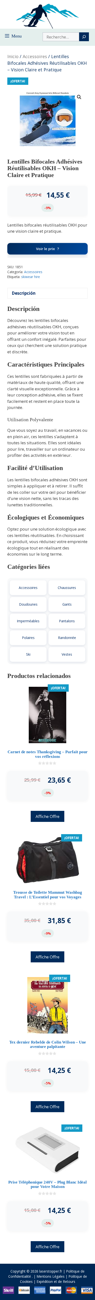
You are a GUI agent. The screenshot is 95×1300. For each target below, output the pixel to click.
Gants (67, 604)
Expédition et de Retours (56, 1281)
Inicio (13, 56)
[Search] (84, 36)
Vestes (67, 654)
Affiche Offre (47, 816)
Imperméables (28, 621)
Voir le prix (45, 248)
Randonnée (67, 637)
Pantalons (67, 621)
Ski (28, 654)
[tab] (47, 293)
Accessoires (35, 56)
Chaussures (67, 587)
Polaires (28, 637)
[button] (79, 97)
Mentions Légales (51, 1276)
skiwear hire (30, 276)
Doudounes (28, 604)
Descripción (24, 293)
